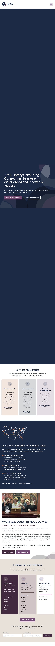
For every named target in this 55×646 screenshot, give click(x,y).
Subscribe (47, 635)
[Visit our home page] (7, 4)
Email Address (27, 633)
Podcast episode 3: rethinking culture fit (6, 605)
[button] (51, 4)
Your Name (6, 633)
